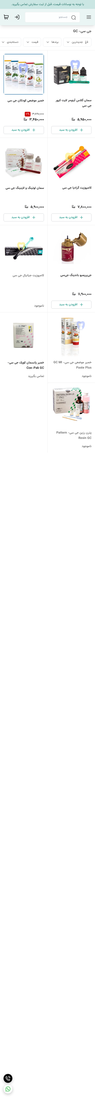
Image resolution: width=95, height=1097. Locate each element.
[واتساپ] (8, 1089)
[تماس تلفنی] (8, 1078)
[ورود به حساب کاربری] (17, 17)
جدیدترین (77, 42)
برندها (55, 42)
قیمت (35, 42)
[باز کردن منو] (87, 17)
